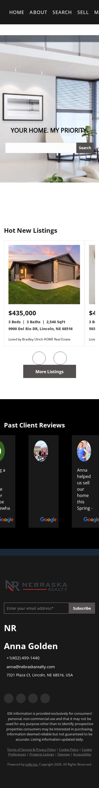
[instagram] (45, 698)
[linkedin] (21, 698)
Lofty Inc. (31, 764)
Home (16, 12)
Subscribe (82, 608)
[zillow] (33, 698)
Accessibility (82, 754)
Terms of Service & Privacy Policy (31, 749)
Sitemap (64, 754)
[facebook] (8, 698)
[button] (10, 148)
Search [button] (62, 12)
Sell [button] (83, 12)
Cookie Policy (68, 749)
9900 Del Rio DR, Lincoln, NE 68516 (40, 328)
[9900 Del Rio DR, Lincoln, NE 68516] (44, 303)
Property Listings (42, 754)
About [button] (38, 12)
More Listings (49, 372)
